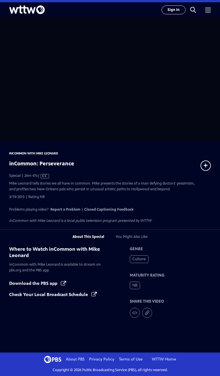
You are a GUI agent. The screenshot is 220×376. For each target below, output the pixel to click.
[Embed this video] (135, 313)
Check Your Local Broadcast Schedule (49, 294)
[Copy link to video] (147, 313)
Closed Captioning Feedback (108, 209)
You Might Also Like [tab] (132, 236)
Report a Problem (65, 209)
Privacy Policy (101, 359)
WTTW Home (164, 359)
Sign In (174, 9)
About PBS (75, 359)
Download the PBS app (33, 283)
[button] (193, 9)
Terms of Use (131, 359)
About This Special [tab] (88, 236)
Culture (139, 258)
